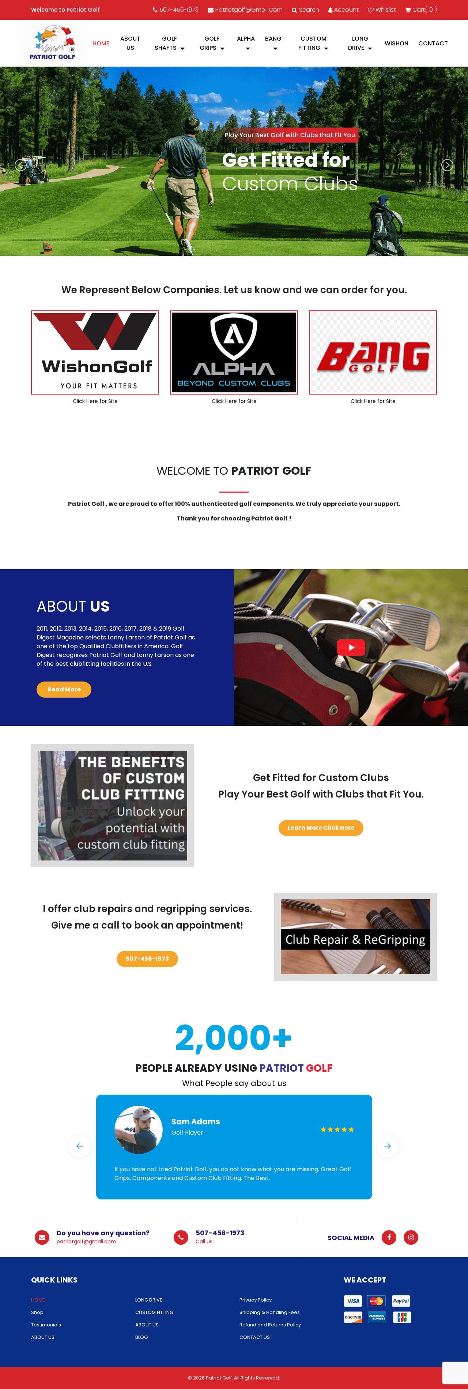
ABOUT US (130, 43)
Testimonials (46, 1324)
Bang (273, 38)
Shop (37, 1312)
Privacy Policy (255, 1299)
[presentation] (21, 165)
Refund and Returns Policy (270, 1324)
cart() (424, 9)
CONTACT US (254, 1337)
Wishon (396, 43)
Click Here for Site (95, 401)
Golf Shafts (166, 43)
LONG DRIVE (358, 43)
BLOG (141, 1337)
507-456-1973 (179, 9)
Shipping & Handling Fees (269, 1312)
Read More (64, 689)
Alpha (246, 38)
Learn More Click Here (321, 828)
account (346, 9)
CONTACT (433, 43)
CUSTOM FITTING (312, 43)
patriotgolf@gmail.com (249, 9)
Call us (204, 1241)
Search (309, 9)
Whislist (385, 9)
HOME (101, 43)
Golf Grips (210, 43)
